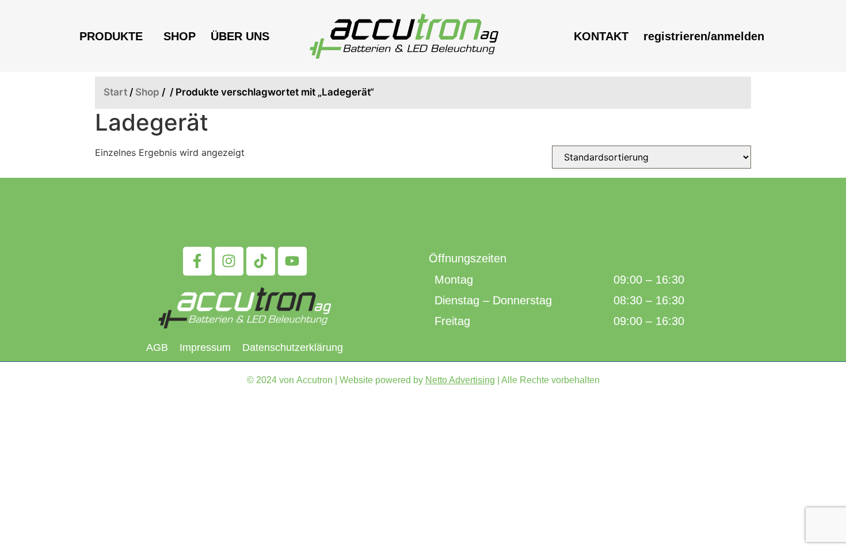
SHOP (179, 36)
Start (115, 92)
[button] (114, 36)
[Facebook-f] (197, 261)
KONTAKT (601, 36)
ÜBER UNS (240, 36)
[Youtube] (292, 261)
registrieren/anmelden (703, 36)
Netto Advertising (460, 380)
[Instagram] (229, 261)
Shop (147, 92)
